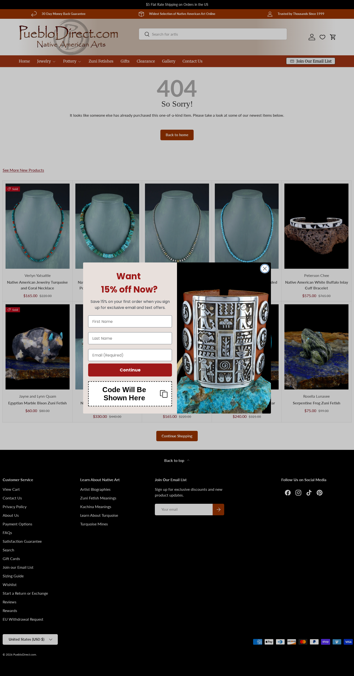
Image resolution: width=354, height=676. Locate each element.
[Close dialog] (265, 268)
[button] (130, 393)
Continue (130, 370)
